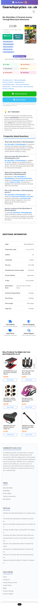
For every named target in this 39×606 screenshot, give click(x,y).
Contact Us (6, 579)
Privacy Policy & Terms (10, 582)
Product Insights (8, 594)
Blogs (4, 588)
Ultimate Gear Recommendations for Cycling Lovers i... (19, 514)
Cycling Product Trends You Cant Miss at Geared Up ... (18, 539)
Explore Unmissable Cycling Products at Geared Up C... (19, 525)
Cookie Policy (7, 585)
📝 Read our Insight (19, 56)
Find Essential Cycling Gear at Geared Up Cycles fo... (18, 520)
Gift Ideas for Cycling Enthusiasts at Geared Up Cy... (18, 550)
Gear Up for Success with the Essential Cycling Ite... (18, 556)
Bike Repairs (7, 499)
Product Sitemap (8, 591)
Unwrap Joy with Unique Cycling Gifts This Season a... (19, 531)
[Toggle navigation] (33, 12)
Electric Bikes (7, 493)
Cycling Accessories (9, 496)
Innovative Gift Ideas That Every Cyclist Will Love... (19, 535)
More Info (8, 36)
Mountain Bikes (8, 488)
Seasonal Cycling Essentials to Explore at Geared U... (18, 561)
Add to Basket (18, 36)
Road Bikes (6, 490)
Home (5, 577)
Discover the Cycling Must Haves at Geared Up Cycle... (18, 545)
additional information (14, 234)
